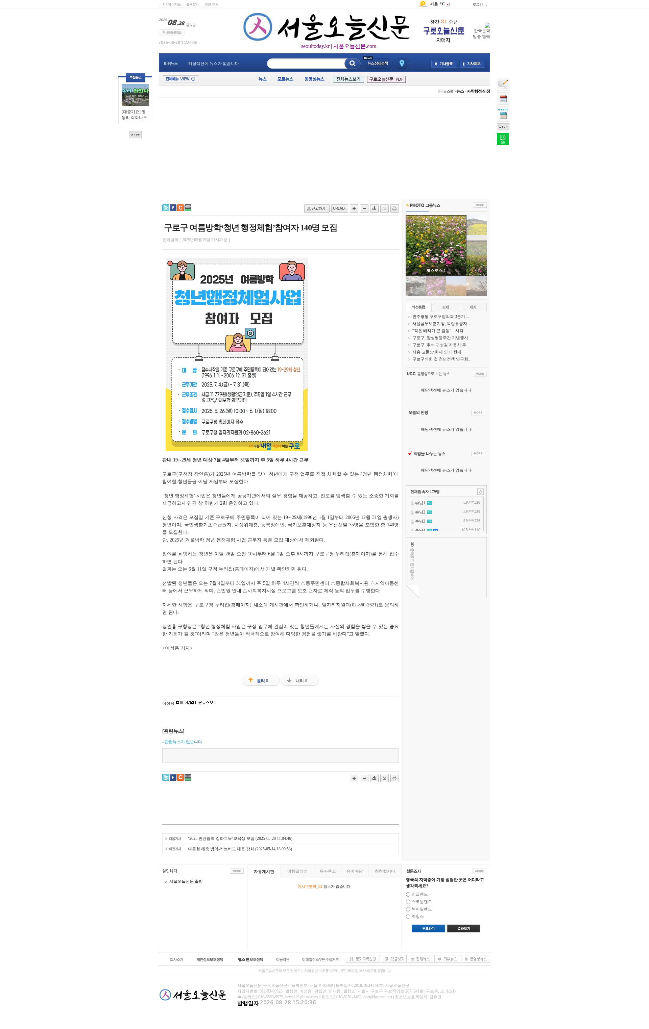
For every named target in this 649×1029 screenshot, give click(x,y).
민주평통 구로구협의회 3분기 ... (440, 316)
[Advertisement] (324, 148)
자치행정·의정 (478, 91)
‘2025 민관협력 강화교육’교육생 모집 (221, 838)
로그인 (478, 4)
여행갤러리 (297, 871)
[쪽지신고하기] (317, 208)
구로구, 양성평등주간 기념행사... (441, 337)
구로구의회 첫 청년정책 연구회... (441, 359)
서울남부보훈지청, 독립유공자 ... (441, 323)
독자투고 (328, 871)
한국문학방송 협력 (481, 33)
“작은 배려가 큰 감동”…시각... (439, 330)
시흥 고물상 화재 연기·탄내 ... (438, 352)
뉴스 (460, 91)
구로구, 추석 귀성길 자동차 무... (440, 345)
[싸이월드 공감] (180, 207)
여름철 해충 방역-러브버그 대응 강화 (221, 849)
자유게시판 (264, 871)
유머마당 (354, 871)
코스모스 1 (436, 270)
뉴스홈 (448, 91)
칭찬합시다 (385, 871)
